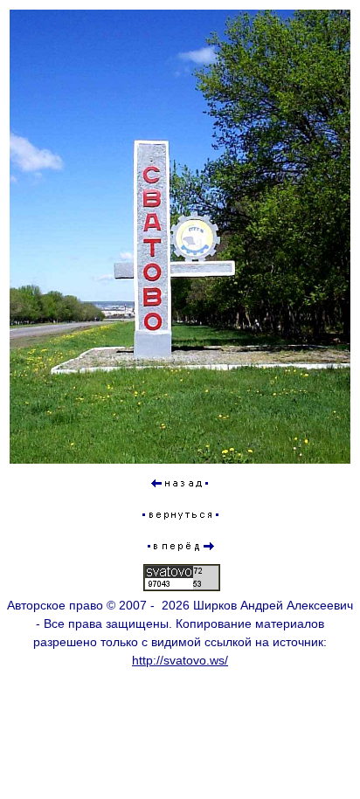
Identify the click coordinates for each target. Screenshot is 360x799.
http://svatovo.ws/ (180, 660)
